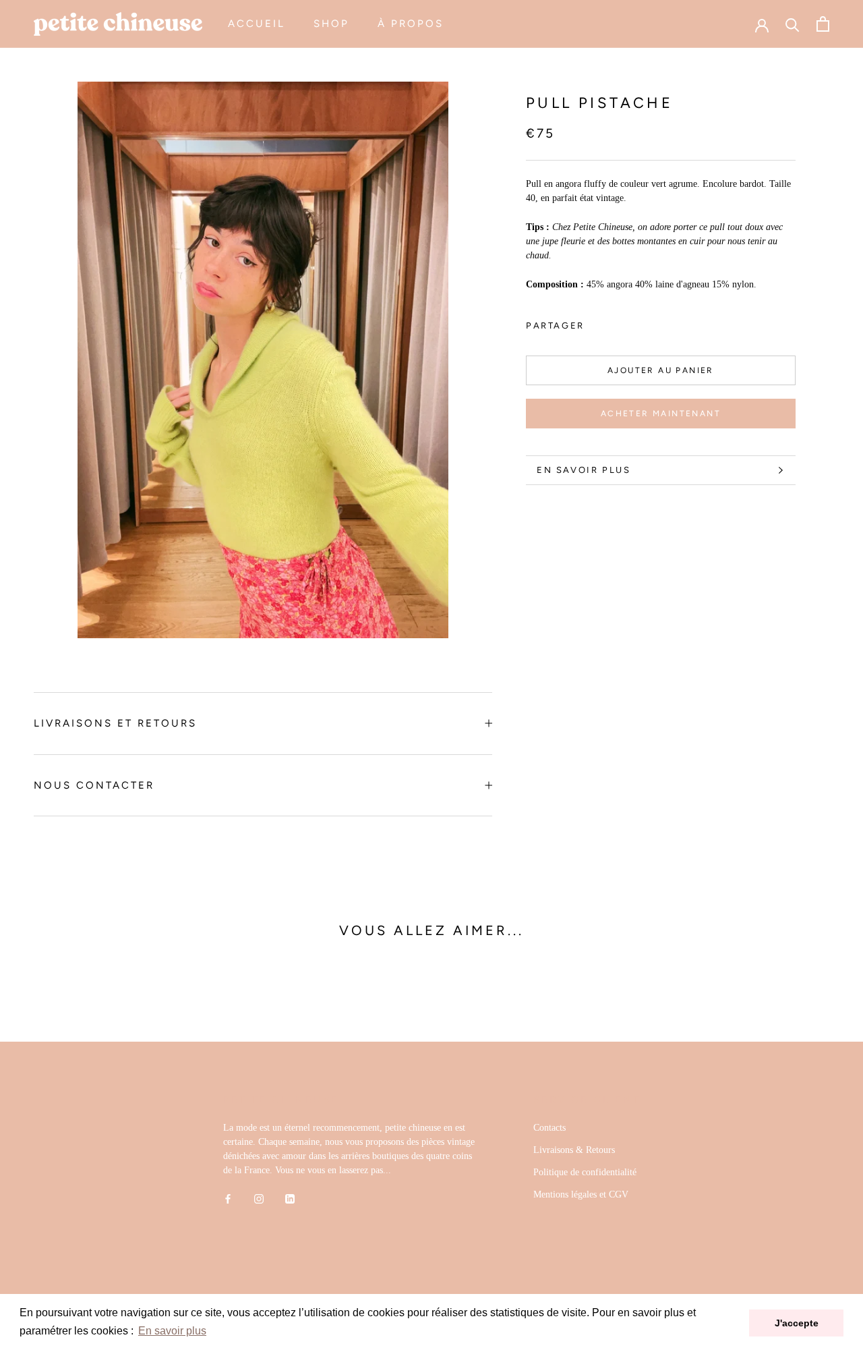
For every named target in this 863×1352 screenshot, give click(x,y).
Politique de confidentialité (584, 1172)
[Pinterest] (632, 322)
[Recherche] (792, 24)
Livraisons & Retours (574, 1150)
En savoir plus (583, 470)
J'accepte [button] (797, 1323)
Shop (331, 24)
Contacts (549, 1128)
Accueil (256, 24)
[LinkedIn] (290, 1198)
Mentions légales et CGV (580, 1194)
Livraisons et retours (115, 723)
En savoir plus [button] (172, 1330)
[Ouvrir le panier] (822, 24)
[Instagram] (259, 1198)
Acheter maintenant (661, 413)
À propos (411, 24)
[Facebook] (597, 322)
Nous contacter (94, 785)
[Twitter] (615, 322)
